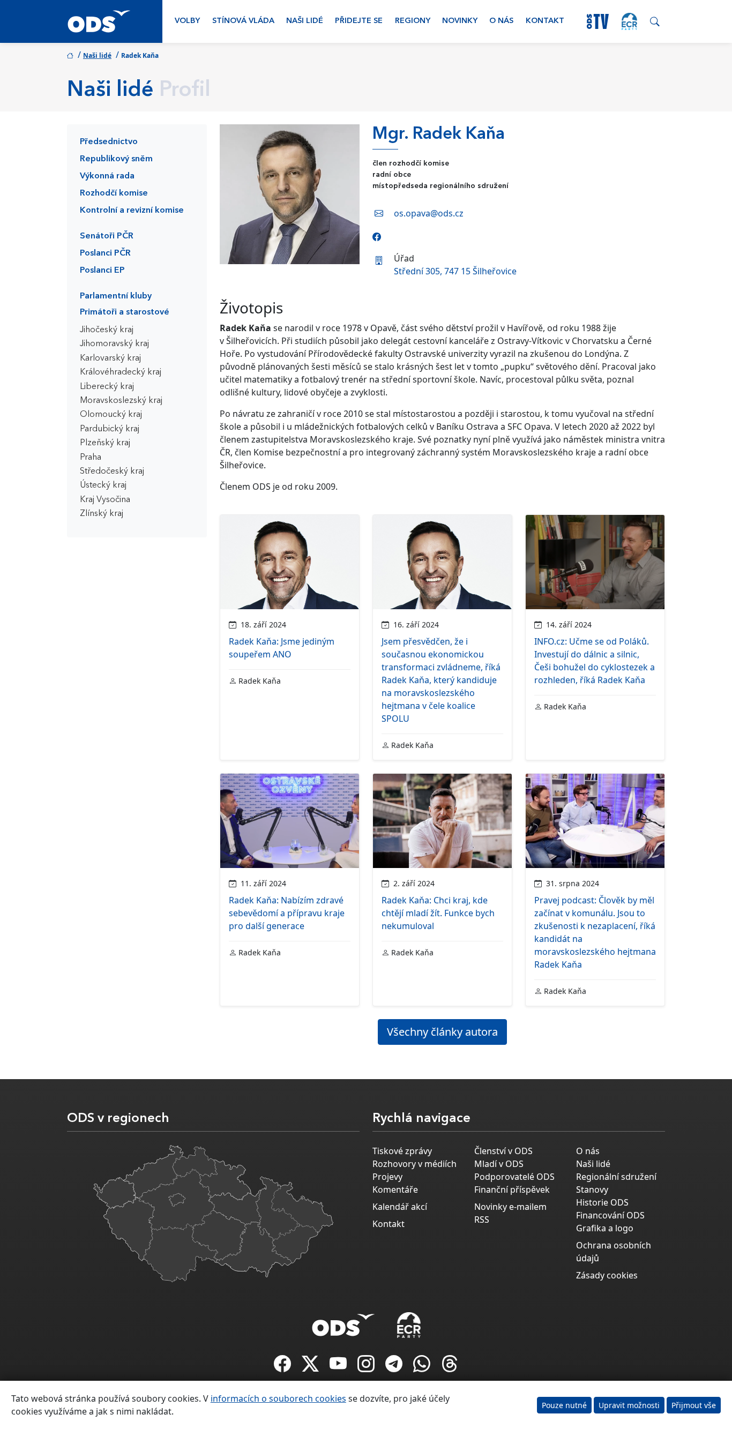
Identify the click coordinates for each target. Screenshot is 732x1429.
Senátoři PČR (106, 236)
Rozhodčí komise (114, 193)
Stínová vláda (243, 21)
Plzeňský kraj (105, 443)
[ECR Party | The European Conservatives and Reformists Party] (629, 21)
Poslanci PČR (105, 253)
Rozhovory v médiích (414, 1164)
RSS (481, 1219)
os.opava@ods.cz (429, 213)
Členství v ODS (503, 1151)
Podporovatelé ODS (514, 1177)
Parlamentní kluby (116, 296)
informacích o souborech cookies (278, 1398)
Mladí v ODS (499, 1164)
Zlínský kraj (101, 514)
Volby (187, 21)
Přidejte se (359, 21)
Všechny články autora (442, 1031)
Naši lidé (304, 21)
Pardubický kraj (109, 429)
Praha (90, 457)
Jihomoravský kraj (114, 344)
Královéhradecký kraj (120, 372)
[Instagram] (367, 1367)
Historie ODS (602, 1202)
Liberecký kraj (107, 387)
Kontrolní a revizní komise (132, 210)
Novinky (459, 21)
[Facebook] (376, 236)
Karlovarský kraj (110, 358)
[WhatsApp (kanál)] (422, 1367)
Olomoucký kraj (111, 414)
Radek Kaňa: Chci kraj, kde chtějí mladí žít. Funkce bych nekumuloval (438, 913)
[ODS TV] (339, 1367)
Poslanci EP (102, 270)
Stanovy (592, 1189)
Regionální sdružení (616, 1177)
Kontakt (545, 21)
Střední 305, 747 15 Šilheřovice (455, 271)
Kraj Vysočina (105, 500)
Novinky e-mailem (510, 1207)
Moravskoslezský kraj (121, 400)
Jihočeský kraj (106, 330)
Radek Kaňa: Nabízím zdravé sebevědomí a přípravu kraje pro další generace (287, 913)
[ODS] (343, 1322)
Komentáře (395, 1189)
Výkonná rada (107, 176)
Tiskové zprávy (402, 1151)
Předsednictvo (109, 142)
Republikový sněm (116, 159)
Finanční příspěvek (512, 1189)
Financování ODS (610, 1215)
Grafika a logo (604, 1228)
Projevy (387, 1177)
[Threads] (449, 1367)
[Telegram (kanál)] (395, 1367)
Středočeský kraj (112, 471)
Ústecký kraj (103, 485)
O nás (501, 21)
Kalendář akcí (399, 1207)
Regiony (412, 21)
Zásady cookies (607, 1275)
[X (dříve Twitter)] (311, 1367)
